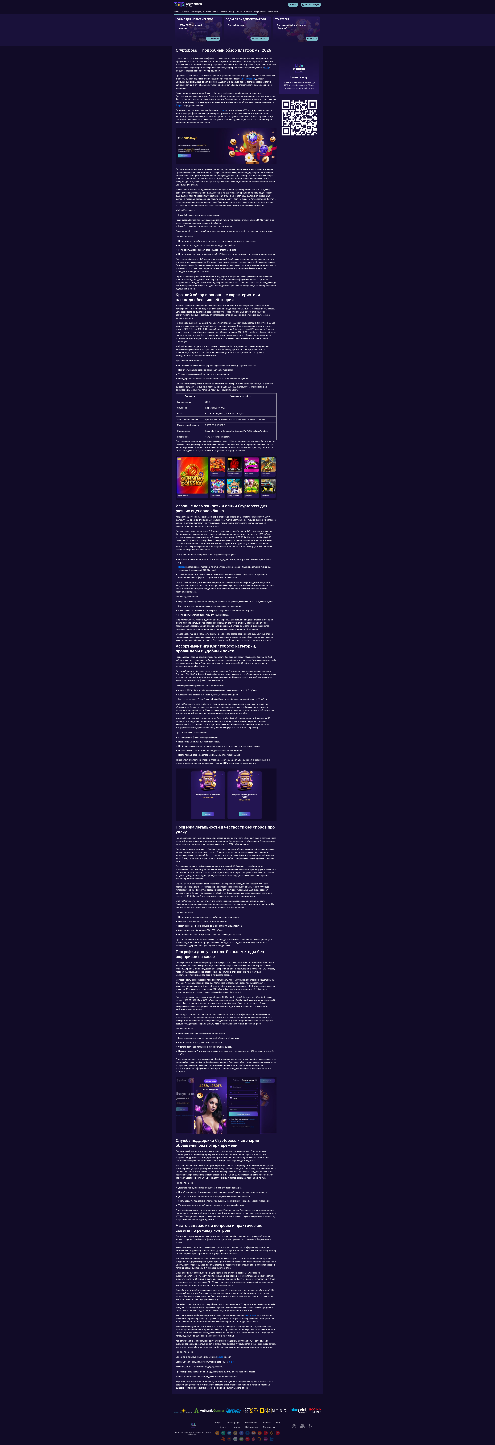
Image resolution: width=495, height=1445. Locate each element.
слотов (222, 110)
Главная (177, 12)
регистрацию (248, 79)
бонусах (179, 105)
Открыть (214, 38)
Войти (293, 4)
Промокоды (274, 12)
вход (266, 67)
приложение (250, 1315)
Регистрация (197, 12)
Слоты (239, 12)
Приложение (211, 12)
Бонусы (186, 12)
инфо (231, 1362)
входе (220, 1357)
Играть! (313, 38)
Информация (260, 12)
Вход (231, 12)
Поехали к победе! (299, 85)
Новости (248, 12)
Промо (181, 567)
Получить (262, 38)
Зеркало (223, 12)
